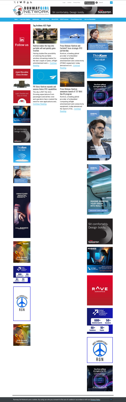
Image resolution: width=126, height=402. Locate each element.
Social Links (90, 3)
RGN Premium (64, 19)
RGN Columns (45, 19)
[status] (111, 399)
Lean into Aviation (25, 19)
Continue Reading (39, 104)
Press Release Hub (76, 19)
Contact (69, 2)
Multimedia (36, 19)
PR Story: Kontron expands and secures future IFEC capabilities (45, 88)
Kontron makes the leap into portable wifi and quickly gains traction (44, 48)
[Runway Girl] (30, 15)
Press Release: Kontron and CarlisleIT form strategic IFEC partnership (71, 48)
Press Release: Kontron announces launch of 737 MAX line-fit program (71, 91)
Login (64, 2)
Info (96, 2)
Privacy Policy (76, 2)
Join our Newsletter (89, 19)
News (16, 19)
